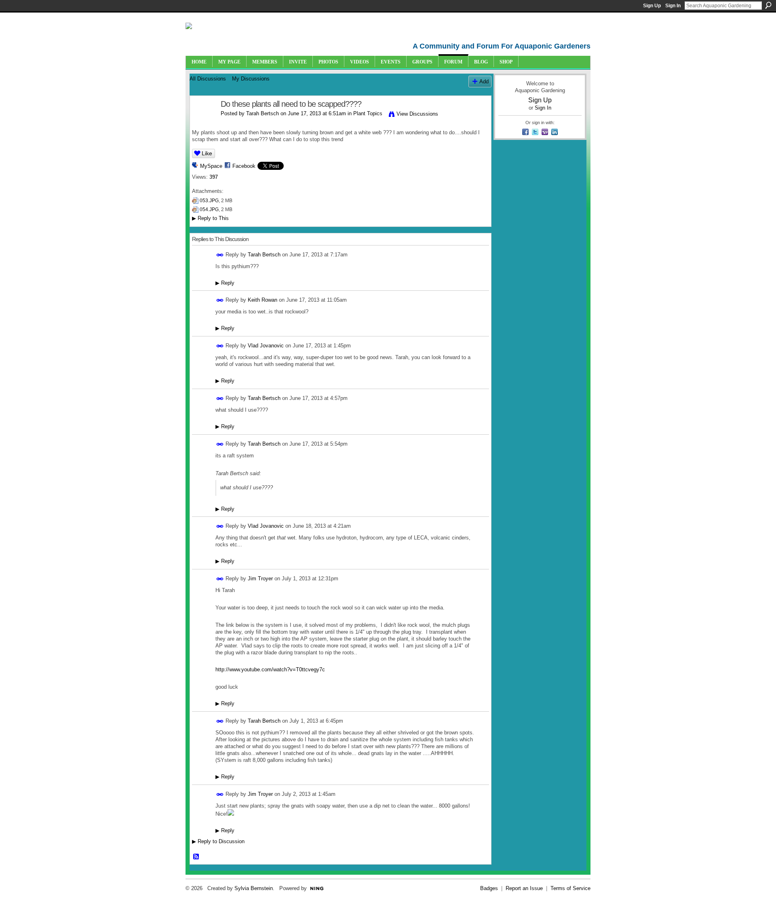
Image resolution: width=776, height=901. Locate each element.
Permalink (220, 255)
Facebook (243, 166)
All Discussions (208, 79)
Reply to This (210, 218)
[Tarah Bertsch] (203, 121)
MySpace (211, 166)
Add (484, 81)
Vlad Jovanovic (266, 346)
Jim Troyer (260, 578)
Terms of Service (570, 888)
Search (768, 5)
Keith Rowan (262, 300)
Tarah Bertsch (262, 113)
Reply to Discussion (218, 841)
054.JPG (209, 209)
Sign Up (652, 5)
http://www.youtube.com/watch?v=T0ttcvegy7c (270, 669)
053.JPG (209, 200)
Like (207, 153)
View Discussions (417, 114)
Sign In (673, 5)
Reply (224, 283)
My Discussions (251, 79)
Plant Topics (367, 113)
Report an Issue (524, 888)
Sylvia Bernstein (253, 888)
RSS (196, 857)
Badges (489, 888)
